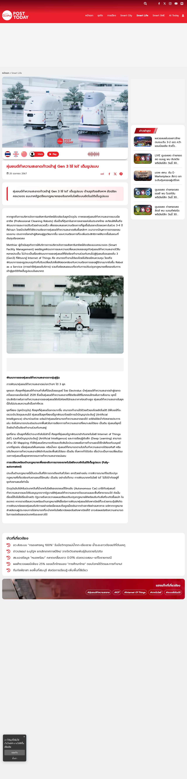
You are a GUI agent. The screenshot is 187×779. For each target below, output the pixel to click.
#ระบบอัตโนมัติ (173, 592)
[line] (121, 174)
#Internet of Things (134, 592)
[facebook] (109, 174)
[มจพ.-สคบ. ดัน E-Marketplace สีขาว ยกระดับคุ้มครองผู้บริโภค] (143, 176)
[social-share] (159, 3)
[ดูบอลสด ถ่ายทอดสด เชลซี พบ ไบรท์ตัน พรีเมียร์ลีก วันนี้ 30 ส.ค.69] (143, 193)
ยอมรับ (15, 752)
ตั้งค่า (14, 758)
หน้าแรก (5, 73)
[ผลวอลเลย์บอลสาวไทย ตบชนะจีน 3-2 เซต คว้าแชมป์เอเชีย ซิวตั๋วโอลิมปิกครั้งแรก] (143, 141)
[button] (183, 15)
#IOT (117, 592)
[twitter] (115, 174)
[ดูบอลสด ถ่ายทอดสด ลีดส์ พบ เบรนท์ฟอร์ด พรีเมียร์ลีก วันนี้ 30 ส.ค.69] (143, 210)
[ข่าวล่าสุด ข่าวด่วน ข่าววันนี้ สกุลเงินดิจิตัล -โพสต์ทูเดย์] (15, 15)
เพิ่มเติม (7, 746)
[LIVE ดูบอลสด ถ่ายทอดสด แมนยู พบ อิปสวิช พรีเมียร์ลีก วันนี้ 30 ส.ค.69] (143, 159)
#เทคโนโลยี (155, 592)
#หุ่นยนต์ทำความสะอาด (98, 592)
